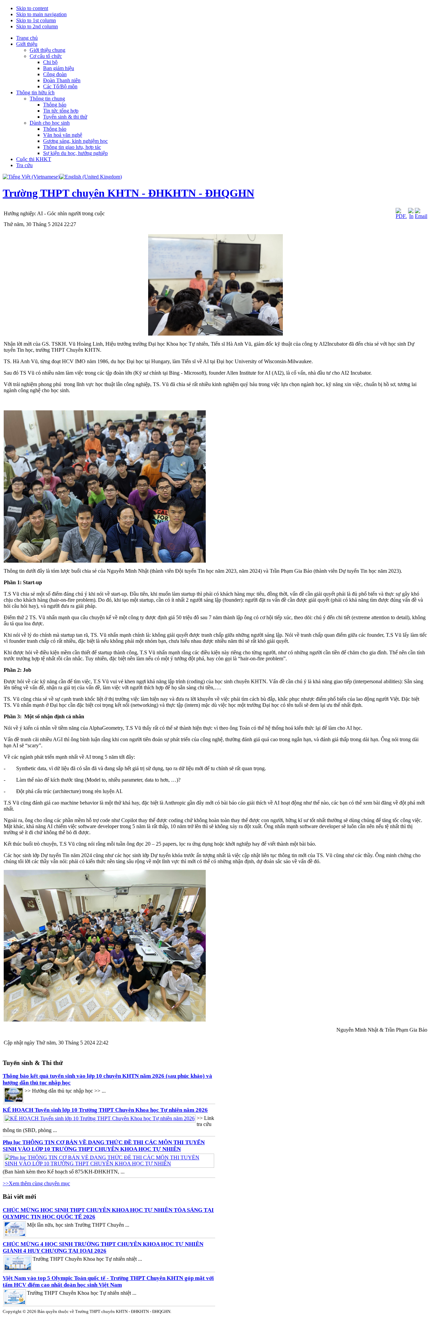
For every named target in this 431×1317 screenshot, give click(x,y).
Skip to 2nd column (37, 26)
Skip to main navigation (41, 14)
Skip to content (32, 8)
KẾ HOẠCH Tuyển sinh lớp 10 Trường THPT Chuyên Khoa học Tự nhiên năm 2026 (105, 1110)
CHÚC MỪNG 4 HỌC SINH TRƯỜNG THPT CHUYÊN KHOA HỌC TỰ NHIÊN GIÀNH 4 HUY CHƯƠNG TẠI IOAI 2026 (103, 1247)
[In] (410, 216)
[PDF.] (401, 216)
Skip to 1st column (36, 20)
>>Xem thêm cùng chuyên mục (36, 1183)
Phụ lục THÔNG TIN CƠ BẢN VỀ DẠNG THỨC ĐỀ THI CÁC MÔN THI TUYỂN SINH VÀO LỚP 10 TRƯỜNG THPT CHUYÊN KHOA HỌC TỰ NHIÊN (104, 1145)
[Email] (421, 216)
